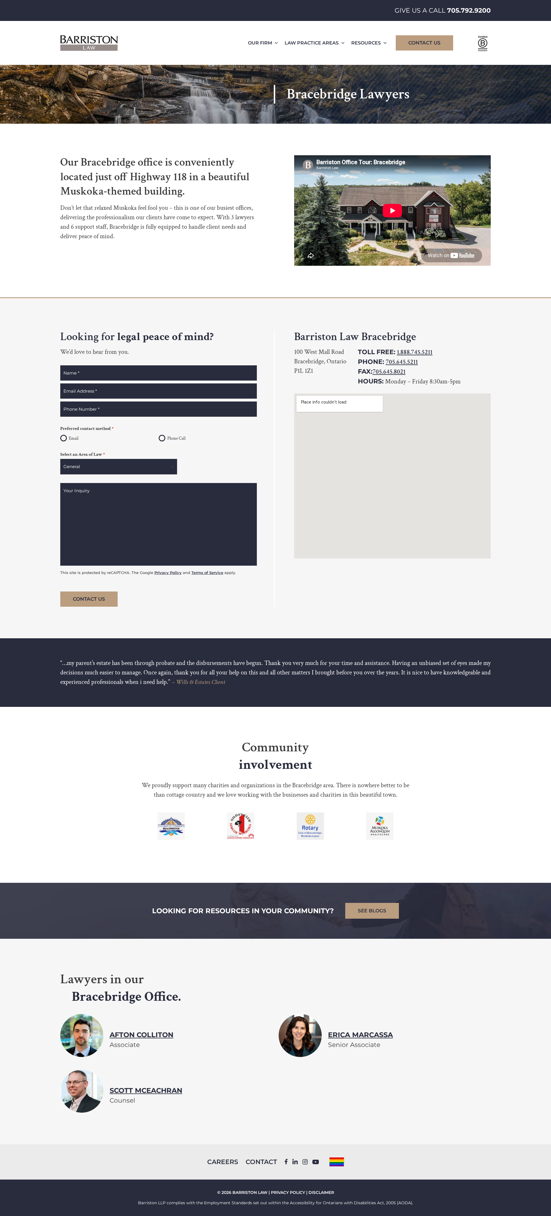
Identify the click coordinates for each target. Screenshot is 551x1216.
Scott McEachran (146, 1090)
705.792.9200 (469, 10)
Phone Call (176, 438)
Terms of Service (207, 572)
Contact (261, 1162)
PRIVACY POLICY (288, 1192)
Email (74, 438)
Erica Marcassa (360, 1034)
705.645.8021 (389, 372)
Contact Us (424, 43)
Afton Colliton (141, 1034)
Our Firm (260, 43)
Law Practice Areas (312, 43)
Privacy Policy (168, 572)
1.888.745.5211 (414, 352)
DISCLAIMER (321, 1192)
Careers (222, 1162)
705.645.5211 (402, 362)
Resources (366, 43)
